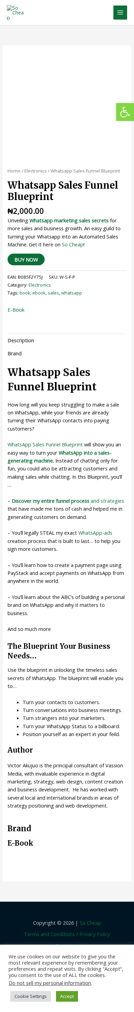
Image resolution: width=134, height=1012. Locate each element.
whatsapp (71, 293)
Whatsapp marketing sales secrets (69, 220)
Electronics (35, 171)
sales (53, 293)
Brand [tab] (15, 353)
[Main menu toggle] (120, 12)
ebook (39, 293)
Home (14, 171)
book (25, 293)
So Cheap (72, 244)
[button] (125, 112)
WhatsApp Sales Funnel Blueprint (45, 444)
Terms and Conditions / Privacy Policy (67, 934)
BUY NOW (26, 259)
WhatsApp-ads (95, 532)
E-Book (16, 309)
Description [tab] (21, 340)
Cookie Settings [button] (30, 996)
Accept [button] (67, 996)
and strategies (68, 500)
